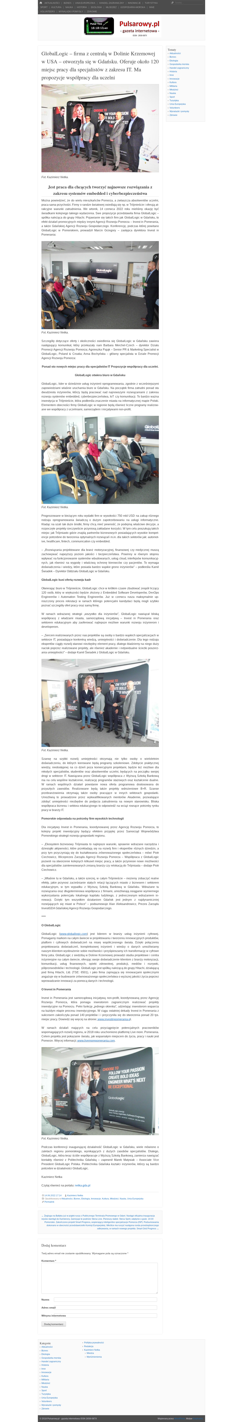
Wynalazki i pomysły (71, 11)
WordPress (179, 1418)
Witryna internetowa (53, 1315)
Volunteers (47, 11)
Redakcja (88, 1346)
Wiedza (90, 1353)
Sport (43, 7)
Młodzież (111, 7)
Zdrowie (92, 11)
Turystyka (151, 3)
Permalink (49, 1202)
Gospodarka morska (132, 7)
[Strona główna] (41, 3)
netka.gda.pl (82, 1185)
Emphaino (198, 1418)
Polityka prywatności (94, 1342)
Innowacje (134, 3)
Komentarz (48, 1260)
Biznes (67, 3)
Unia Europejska (85, 3)
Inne (151, 7)
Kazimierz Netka (75, 1195)
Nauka (69, 7)
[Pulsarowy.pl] (121, 36)
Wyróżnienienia (94, 1357)
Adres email (48, 1307)
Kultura (56, 7)
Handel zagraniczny (111, 3)
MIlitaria (173, 86)
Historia (82, 7)
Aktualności (52, 3)
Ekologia (96, 7)
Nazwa (45, 1299)
